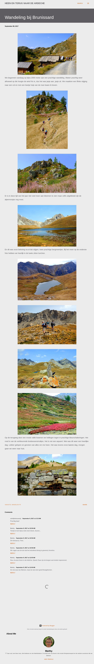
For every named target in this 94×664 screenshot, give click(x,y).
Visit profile (48, 659)
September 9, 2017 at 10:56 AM (25, 528)
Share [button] (85, 504)
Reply (12, 524)
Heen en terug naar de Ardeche (25, 3)
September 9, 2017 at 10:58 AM (25, 548)
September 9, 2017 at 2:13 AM (31, 518)
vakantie (8, 504)
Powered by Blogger (48, 625)
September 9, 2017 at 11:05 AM (25, 557)
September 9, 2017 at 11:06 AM (25, 567)
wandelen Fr (16, 504)
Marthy (48, 651)
